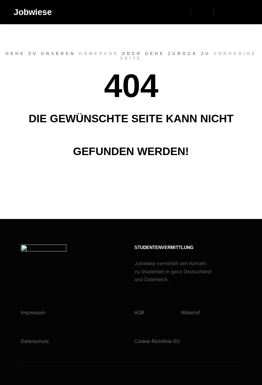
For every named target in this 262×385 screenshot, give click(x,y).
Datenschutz (35, 341)
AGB (139, 312)
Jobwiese (33, 12)
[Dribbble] (233, 12)
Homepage (99, 53)
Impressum (33, 312)
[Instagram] (223, 12)
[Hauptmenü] (202, 12)
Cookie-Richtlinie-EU (157, 341)
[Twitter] (243, 12)
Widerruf (190, 312)
